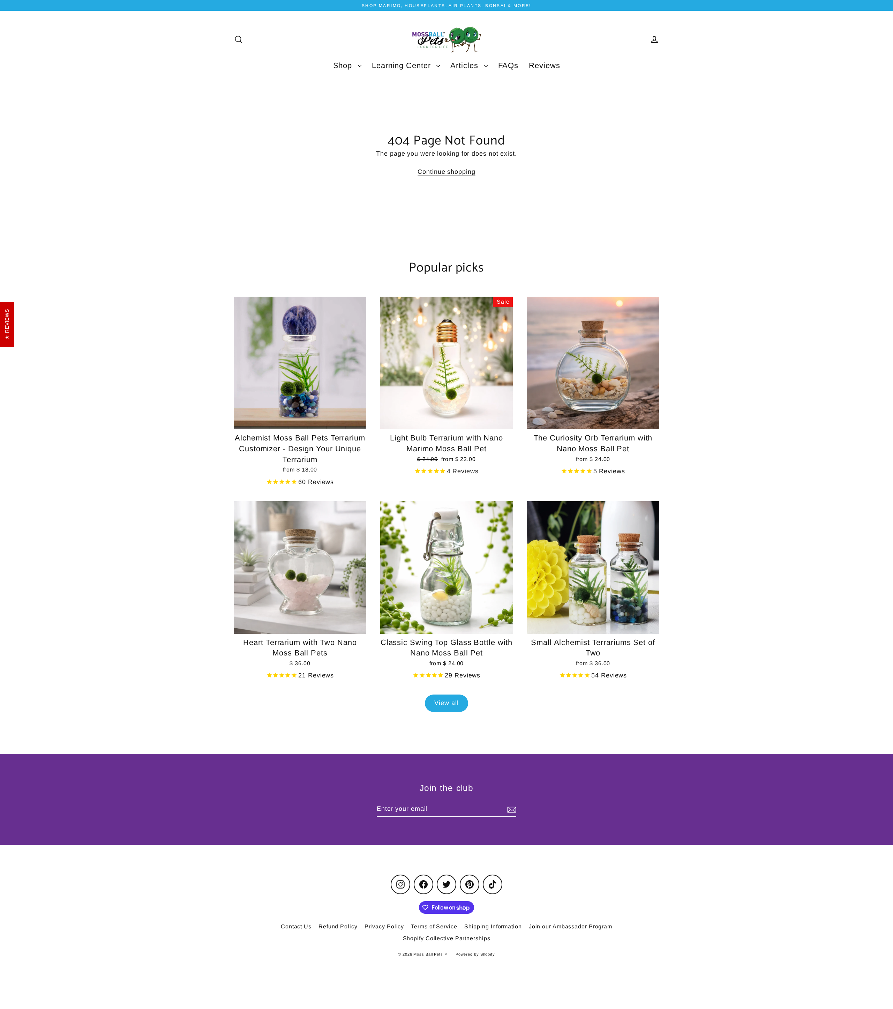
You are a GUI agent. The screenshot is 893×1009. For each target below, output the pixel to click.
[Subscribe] (510, 809)
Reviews (544, 65)
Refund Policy (338, 926)
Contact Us (296, 926)
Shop (344, 65)
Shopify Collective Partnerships (446, 938)
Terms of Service (434, 926)
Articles (465, 65)
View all (446, 702)
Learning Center (402, 65)
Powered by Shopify (475, 954)
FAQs (508, 65)
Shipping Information (493, 926)
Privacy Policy (384, 926)
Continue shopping (446, 171)
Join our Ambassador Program (570, 926)
